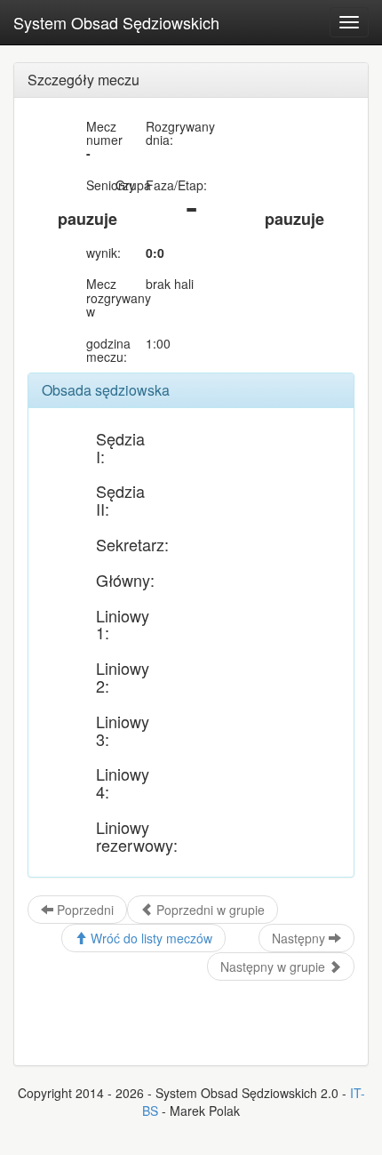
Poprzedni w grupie (209, 909)
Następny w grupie (274, 966)
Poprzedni (83, 909)
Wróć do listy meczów (149, 938)
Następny (300, 938)
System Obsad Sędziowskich (116, 22)
